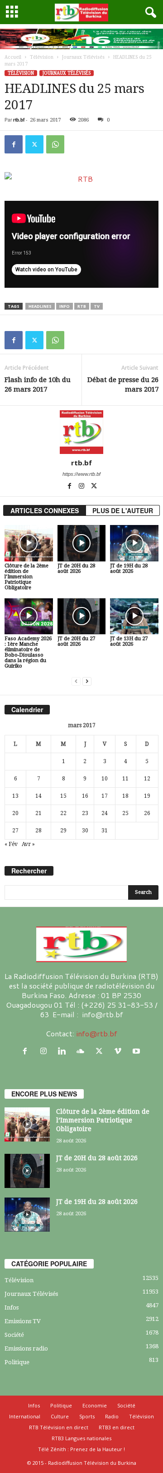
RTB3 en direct (116, 1427)
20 (15, 813)
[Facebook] (14, 144)
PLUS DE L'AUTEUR (122, 510)
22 (63, 813)
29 (63, 830)
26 (147, 813)
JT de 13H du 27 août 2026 (129, 641)
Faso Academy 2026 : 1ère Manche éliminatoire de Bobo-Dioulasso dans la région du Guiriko (28, 652)
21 (38, 813)
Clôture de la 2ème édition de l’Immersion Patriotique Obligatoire (26, 577)
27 (15, 830)
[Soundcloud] (82, 1051)
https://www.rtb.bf (81, 474)
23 (85, 813)
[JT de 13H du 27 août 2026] (134, 616)
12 (147, 778)
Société (14, 1334)
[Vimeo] (119, 1051)
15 (63, 796)
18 (125, 796)
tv (97, 306)
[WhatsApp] (55, 144)
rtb (81, 306)
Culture (60, 1416)
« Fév (11, 844)
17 (104, 796)
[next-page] (86, 681)
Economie (94, 1405)
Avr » (28, 844)
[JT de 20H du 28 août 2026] (82, 543)
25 (125, 813)
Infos (12, 1307)
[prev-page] (76, 681)
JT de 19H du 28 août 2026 (129, 568)
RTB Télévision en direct (58, 1427)
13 (15, 796)
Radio (112, 1416)
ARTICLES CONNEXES (44, 510)
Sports (87, 1416)
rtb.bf (18, 120)
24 (104, 813)
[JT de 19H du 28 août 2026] (134, 543)
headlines (40, 306)
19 (147, 796)
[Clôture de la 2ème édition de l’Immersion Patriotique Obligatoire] (29, 543)
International (24, 1416)
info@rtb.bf (96, 1033)
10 (104, 778)
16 (85, 796)
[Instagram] (82, 487)
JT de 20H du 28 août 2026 (76, 568)
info (64, 306)
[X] (34, 144)
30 (85, 830)
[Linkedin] (64, 1051)
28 (38, 830)
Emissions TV (23, 1321)
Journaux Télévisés (83, 57)
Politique (17, 1362)
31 (104, 830)
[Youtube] (137, 1051)
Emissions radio (26, 1348)
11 (125, 778)
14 (38, 796)
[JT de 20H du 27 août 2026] (82, 616)
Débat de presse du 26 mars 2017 (122, 384)
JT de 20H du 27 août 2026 (76, 641)
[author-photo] (81, 432)
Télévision (41, 57)
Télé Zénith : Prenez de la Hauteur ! (81, 1449)
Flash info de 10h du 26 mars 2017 (38, 384)
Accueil (13, 57)
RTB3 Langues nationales (81, 1438)
